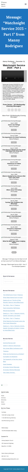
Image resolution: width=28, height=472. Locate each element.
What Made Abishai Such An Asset (12, 297)
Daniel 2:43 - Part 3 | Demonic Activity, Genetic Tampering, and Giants (14, 314)
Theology (6, 351)
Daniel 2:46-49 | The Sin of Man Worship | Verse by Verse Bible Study (13, 301)
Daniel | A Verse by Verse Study (11, 345)
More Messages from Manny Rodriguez (14, 101)
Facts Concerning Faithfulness (11, 308)
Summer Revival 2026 (9, 343)
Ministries (3, 400)
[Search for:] (14, 281)
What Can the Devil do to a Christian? (13, 354)
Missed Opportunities (9, 310)
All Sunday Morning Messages (11, 370)
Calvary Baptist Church (19, 469)
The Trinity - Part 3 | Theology (11, 318)
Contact (3, 404)
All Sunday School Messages (11, 367)
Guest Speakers (7, 364)
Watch (13, 129)
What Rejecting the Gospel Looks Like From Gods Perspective (14, 322)
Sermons (3, 397)
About (2, 402)
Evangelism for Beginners (10, 356)
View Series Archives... (9, 372)
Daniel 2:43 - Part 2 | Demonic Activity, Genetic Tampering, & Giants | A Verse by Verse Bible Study (14, 328)
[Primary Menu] (25, 4)
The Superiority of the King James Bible (12, 360)
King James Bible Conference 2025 (13, 348)
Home (2, 395)
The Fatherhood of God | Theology (13, 295)
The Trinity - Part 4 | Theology (11, 305)
